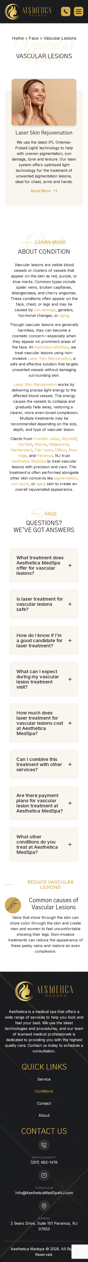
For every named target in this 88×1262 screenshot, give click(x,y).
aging (64, 315)
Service (44, 1079)
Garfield (25, 444)
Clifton (60, 450)
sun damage (45, 309)
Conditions (44, 1091)
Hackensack (22, 450)
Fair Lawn (44, 450)
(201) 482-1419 (44, 1162)
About (44, 1115)
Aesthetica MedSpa (51, 347)
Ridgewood (59, 444)
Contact (44, 1103)
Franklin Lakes (46, 438)
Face (33, 38)
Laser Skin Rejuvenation (44, 132)
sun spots (20, 483)
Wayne (40, 444)
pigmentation (65, 478)
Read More (41, 190)
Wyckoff (69, 438)
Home (18, 38)
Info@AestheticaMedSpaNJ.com (44, 1192)
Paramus (45, 455)
